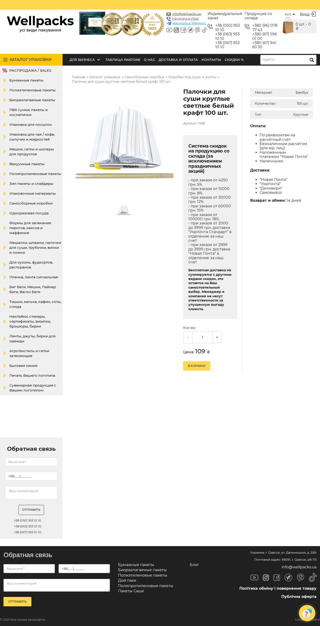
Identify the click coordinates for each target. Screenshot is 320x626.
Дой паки (127, 580)
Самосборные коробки (30, 203)
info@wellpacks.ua (186, 14)
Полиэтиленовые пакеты (32, 90)
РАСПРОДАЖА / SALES (30, 70)
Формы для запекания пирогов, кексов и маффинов (30, 228)
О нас (149, 60)
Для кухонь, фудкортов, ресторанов (31, 264)
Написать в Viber (185, 18)
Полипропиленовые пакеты (35, 173)
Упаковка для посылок (30, 124)
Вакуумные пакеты (27, 164)
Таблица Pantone (122, 60)
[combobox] (288, 60)
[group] (124, 141)
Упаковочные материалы (32, 193)
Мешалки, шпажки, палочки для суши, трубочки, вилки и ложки (35, 247)
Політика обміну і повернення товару (277, 588)
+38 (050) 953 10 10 (227, 27)
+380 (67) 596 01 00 (264, 36)
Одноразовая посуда (29, 213)
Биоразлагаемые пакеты (32, 100)
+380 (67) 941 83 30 (264, 45)
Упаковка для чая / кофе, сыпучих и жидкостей (32, 137)
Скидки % (234, 60)
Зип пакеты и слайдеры (31, 183)
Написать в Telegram (189, 23)
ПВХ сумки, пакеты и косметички (28, 112)
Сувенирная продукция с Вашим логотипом (32, 387)
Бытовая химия (23, 365)
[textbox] (269, 59)
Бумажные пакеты (26, 80)
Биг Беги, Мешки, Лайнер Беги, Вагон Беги (32, 289)
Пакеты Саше (131, 591)
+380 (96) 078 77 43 (264, 27)
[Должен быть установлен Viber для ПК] (197, 30)
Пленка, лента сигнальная (33, 277)
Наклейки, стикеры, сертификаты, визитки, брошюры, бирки (30, 321)
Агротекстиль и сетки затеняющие (29, 353)
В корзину (197, 366)
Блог (194, 565)
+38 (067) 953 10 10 (227, 45)
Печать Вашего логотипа (32, 375)
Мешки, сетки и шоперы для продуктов (31, 151)
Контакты (211, 60)
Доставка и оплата (178, 60)
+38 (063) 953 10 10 (227, 36)
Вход (304, 14)
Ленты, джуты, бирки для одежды (32, 338)
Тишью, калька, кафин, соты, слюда (35, 304)
